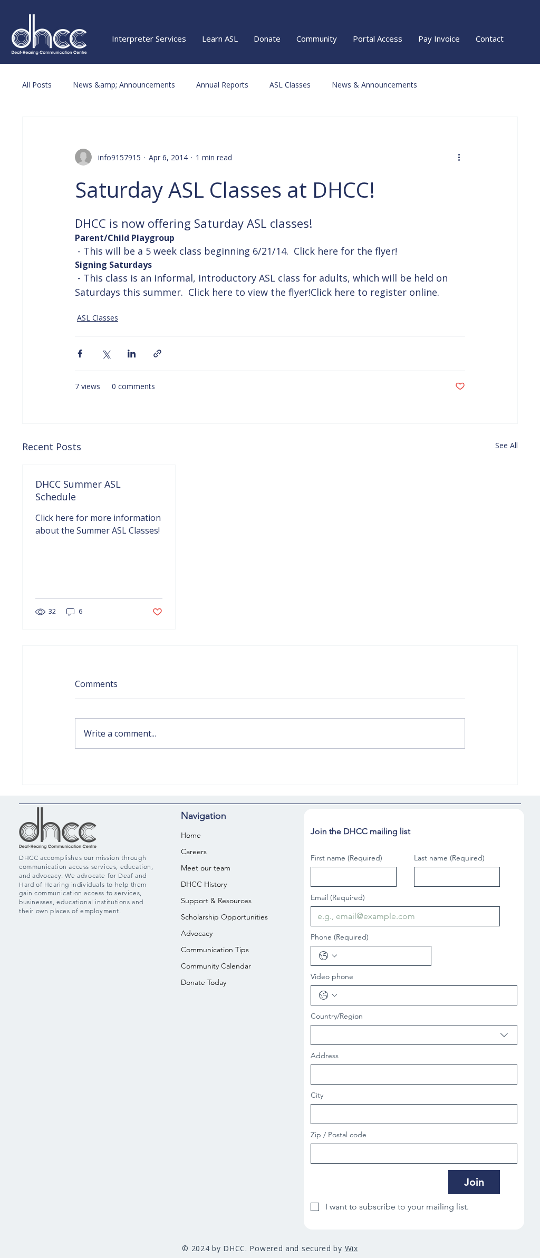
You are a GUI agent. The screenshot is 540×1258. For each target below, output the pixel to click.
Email (338, 897)
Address (325, 1055)
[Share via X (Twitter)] (106, 354)
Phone (340, 937)
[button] (149, 38)
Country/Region (337, 1016)
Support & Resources (211, 900)
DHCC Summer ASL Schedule (78, 490)
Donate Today (203, 982)
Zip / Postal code (339, 1134)
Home (191, 835)
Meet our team (205, 868)
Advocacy (197, 933)
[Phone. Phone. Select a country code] (328, 956)
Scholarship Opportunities (211, 917)
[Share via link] (157, 354)
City (317, 1095)
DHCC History (204, 884)
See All (506, 445)
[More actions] (458, 157)
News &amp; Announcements (124, 85)
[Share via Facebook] (80, 354)
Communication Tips (211, 949)
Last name (449, 858)
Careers (194, 851)
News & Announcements (374, 85)
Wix (351, 1248)
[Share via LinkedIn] (132, 354)
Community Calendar (211, 966)
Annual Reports (222, 85)
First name (346, 858)
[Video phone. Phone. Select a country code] (328, 995)
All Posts (37, 85)
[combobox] (414, 1034)
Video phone (332, 976)
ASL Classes (290, 85)
